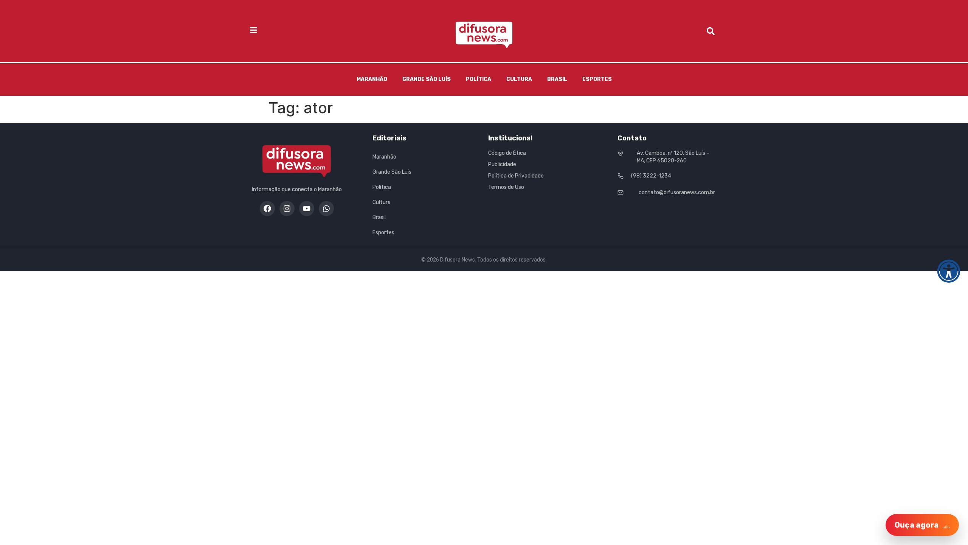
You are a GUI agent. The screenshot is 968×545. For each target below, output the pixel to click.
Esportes (597, 79)
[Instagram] (287, 208)
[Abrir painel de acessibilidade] (948, 271)
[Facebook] (267, 208)
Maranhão (372, 79)
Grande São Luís (426, 79)
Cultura (519, 79)
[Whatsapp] (326, 208)
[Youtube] (306, 208)
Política (478, 79)
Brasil (557, 79)
